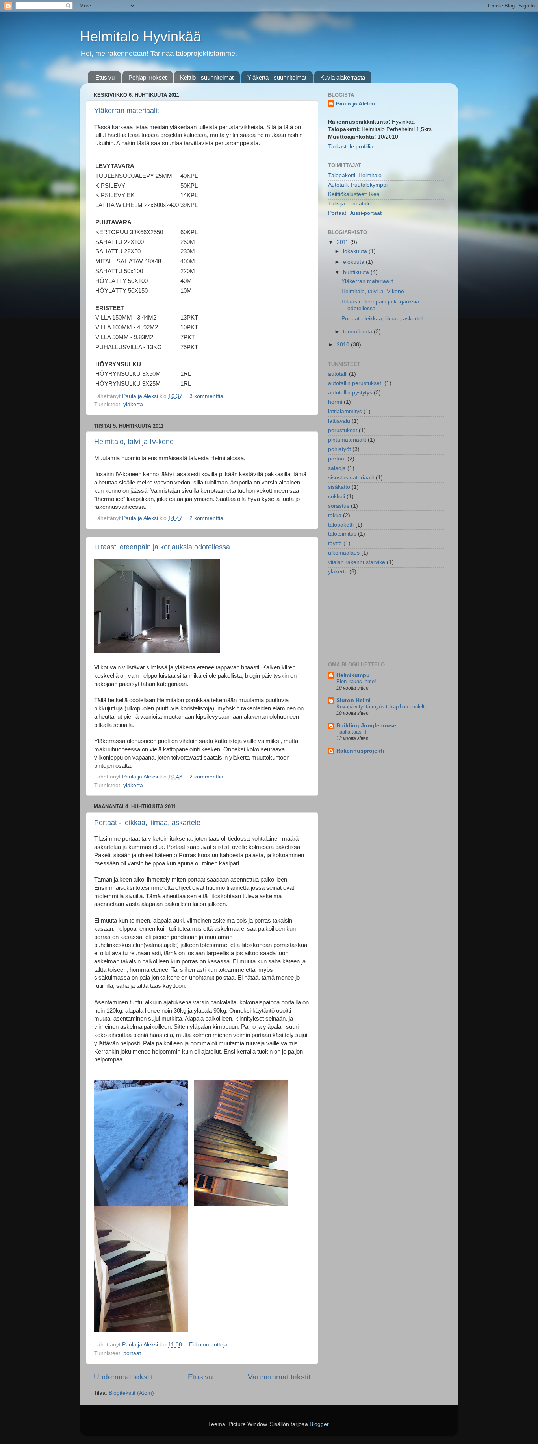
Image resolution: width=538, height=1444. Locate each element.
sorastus (338, 506)
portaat (132, 1353)
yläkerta (133, 404)
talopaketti (341, 525)
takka (334, 515)
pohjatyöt (339, 449)
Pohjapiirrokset (147, 77)
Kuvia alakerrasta (342, 77)
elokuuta (354, 262)
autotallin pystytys (350, 393)
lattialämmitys (345, 411)
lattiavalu (339, 421)
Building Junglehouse (366, 725)
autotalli (337, 374)
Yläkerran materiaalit (126, 111)
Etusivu (105, 77)
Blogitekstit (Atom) (131, 1393)
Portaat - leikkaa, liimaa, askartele (147, 822)
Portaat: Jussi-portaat (355, 213)
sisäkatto (339, 487)
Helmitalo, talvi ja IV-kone (134, 442)
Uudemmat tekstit (123, 1377)
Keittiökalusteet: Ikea (354, 194)
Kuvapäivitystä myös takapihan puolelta (381, 707)
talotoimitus (342, 534)
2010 (344, 345)
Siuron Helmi (353, 700)
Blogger (319, 1424)
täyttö (335, 543)
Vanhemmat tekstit (279, 1377)
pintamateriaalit (347, 440)
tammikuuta (358, 332)
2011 (343, 242)
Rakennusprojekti (360, 751)
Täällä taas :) (351, 732)
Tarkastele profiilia (350, 147)
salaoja (337, 468)
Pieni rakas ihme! (356, 681)
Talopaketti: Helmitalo (355, 175)
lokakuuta (356, 251)
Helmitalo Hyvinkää (140, 36)
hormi (335, 402)
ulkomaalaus (344, 553)
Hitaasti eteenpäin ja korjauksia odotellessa (162, 547)
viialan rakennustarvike (356, 562)
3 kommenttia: (207, 396)
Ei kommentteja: (210, 1345)
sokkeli (336, 496)
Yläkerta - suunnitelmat (276, 77)
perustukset (342, 430)
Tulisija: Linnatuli (348, 204)
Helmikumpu (353, 675)
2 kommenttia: (207, 518)
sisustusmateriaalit (351, 478)
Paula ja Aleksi (355, 104)
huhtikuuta (357, 272)
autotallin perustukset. (355, 383)
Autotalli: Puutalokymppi (358, 185)
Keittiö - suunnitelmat (207, 77)
